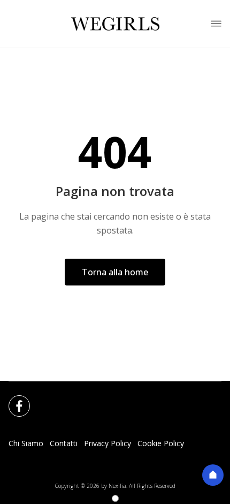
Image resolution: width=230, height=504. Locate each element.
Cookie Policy (160, 443)
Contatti (64, 443)
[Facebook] (13, 399)
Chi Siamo (26, 443)
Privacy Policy (107, 443)
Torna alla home (115, 272)
